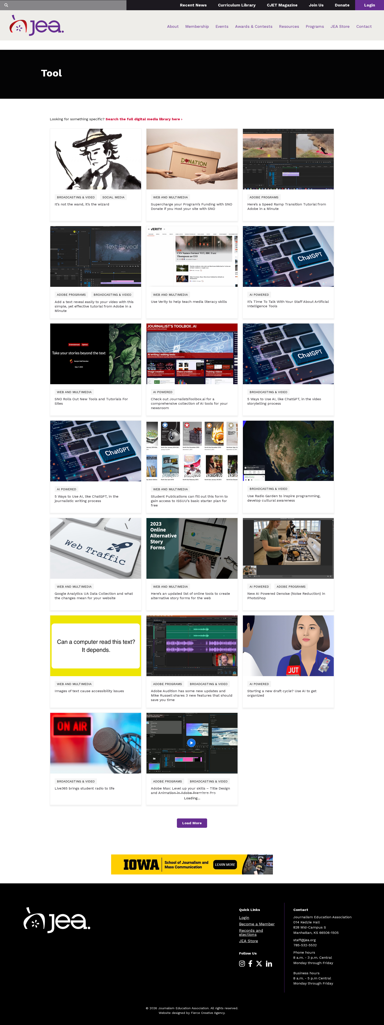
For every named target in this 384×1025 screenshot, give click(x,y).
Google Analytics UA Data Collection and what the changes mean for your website (94, 595)
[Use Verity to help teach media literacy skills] (191, 256)
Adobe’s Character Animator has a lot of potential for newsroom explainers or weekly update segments (93, 981)
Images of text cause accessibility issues (89, 691)
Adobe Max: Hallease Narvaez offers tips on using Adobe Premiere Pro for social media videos (188, 981)
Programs (315, 26)
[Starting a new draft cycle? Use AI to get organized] (288, 645)
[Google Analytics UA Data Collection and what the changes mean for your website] (95, 548)
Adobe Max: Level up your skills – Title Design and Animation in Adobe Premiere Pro (190, 790)
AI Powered (259, 294)
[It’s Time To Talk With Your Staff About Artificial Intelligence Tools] (288, 256)
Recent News (193, 5)
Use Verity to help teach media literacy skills (189, 301)
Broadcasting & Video (76, 197)
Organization (261, 781)
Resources (289, 26)
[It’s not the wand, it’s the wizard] (95, 159)
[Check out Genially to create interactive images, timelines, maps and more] (95, 840)
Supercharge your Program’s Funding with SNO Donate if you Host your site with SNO (191, 206)
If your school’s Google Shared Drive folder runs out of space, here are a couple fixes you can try (288, 792)
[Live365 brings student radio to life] (95, 743)
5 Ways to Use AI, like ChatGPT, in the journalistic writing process (86, 498)
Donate (342, 5)
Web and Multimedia (170, 197)
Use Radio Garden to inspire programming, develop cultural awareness (283, 498)
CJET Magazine (282, 5)
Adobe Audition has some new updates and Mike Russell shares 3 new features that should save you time (191, 695)
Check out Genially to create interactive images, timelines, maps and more (96, 888)
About (173, 26)
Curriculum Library (237, 5)
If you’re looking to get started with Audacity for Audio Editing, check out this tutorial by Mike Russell (288, 894)
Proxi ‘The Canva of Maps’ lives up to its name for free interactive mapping (190, 888)
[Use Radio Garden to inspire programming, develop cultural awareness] (288, 450)
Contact (364, 26)
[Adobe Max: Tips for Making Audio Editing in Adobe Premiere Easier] (288, 942)
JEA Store (340, 26)
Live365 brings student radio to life (84, 788)
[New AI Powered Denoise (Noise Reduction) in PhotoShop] (288, 548)
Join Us (316, 5)
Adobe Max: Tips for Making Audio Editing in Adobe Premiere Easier (285, 989)
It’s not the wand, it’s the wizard (82, 204)
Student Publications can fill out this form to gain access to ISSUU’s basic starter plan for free (189, 500)
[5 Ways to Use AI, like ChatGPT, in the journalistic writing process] (95, 450)
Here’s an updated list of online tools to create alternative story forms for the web (190, 595)
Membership (197, 26)
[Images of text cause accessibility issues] (95, 645)
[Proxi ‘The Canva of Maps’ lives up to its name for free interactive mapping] (191, 840)
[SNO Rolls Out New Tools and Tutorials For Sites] (95, 353)
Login (369, 5)
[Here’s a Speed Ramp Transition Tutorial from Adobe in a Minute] (288, 159)
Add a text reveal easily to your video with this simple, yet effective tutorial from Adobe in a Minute (94, 306)
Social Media (113, 197)
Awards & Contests (253, 26)
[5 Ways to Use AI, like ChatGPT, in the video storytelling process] (288, 353)
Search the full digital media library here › (144, 119)
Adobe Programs (264, 197)
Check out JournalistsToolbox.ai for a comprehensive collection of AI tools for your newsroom (189, 403)
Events (222, 26)
